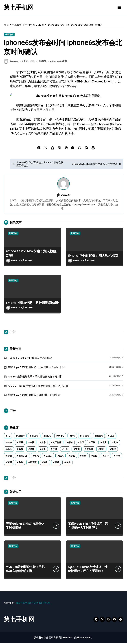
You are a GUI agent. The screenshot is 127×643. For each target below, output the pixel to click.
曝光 (36, 455)
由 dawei (14, 61)
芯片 (106, 455)
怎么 (43, 449)
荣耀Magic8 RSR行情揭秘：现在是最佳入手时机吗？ (37, 367)
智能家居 (23, 455)
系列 (84, 455)
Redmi (99, 435)
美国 (95, 455)
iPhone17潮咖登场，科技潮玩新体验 (32, 302)
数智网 (90, 449)
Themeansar (84, 637)
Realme (85, 435)
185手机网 (44, 602)
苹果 (65, 61)
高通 (57, 462)
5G (8, 435)
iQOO (48, 435)
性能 (55, 449)
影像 (21, 449)
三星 (21, 442)
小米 (9, 449)
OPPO (61, 435)
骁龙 (46, 462)
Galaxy (20, 435)
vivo (112, 435)
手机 (66, 449)
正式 (61, 455)
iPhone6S (56, 61)
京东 (43, 442)
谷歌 (21, 462)
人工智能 (57, 442)
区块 (93, 442)
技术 (77, 449)
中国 (32, 442)
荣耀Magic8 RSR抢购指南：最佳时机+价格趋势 (34, 395)
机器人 (49, 455)
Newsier (67, 637)
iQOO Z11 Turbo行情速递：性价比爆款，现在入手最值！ (39, 385)
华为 (104, 442)
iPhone (34, 435)
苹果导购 (9, 34)
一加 (9, 442)
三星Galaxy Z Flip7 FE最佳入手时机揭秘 (30, 357)
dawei (65, 195)
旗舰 (113, 449)
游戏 (72, 455)
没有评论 (42, 61)
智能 (9, 455)
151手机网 (33, 602)
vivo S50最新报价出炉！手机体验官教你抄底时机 (35, 376)
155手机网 (21, 602)
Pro (73, 435)
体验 (70, 442)
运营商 (33, 462)
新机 (102, 449)
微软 (32, 449)
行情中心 (13, 503)
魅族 (68, 462)
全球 (82, 442)
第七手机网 (19, 7)
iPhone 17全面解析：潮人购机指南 (93, 255)
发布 (116, 442)
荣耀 (9, 462)
